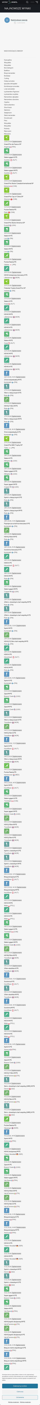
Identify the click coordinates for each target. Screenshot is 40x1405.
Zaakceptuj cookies (20, 1386)
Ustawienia (20, 1397)
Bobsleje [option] (7, 76)
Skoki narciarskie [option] (9, 115)
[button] (27, 2)
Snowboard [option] (8, 118)
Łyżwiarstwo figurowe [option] (11, 92)
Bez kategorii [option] (8, 68)
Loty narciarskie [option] (9, 89)
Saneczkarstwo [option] (9, 105)
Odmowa (20, 1392)
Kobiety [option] (6, 129)
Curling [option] (6, 78)
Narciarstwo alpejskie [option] (11, 97)
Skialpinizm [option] (8, 113)
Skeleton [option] (7, 110)
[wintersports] (9, 2)
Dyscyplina (8, 60)
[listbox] (20, 90)
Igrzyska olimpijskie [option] (10, 84)
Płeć (5, 121)
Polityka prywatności (13, 1402)
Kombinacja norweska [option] (11, 86)
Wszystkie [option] (7, 65)
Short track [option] (8, 107)
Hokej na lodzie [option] (9, 81)
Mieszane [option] (7, 134)
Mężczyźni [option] (7, 131)
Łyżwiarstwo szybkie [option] (11, 94)
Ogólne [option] (6, 102)
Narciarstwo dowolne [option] (11, 99)
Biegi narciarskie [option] (9, 73)
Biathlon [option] (7, 70)
